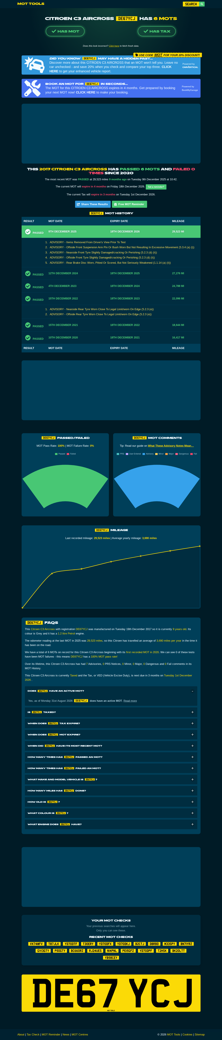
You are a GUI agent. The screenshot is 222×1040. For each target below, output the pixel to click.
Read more (130, 700)
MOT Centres (80, 1034)
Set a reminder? (156, 187)
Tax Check (33, 1034)
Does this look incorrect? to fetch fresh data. (111, 46)
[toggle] (192, 691)
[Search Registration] (202, 4)
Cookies (187, 1034)
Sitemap (200, 1034)
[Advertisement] (111, 133)
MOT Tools (30, 4)
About (20, 1034)
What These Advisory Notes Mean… (171, 445)
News (66, 1034)
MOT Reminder (51, 1034)
